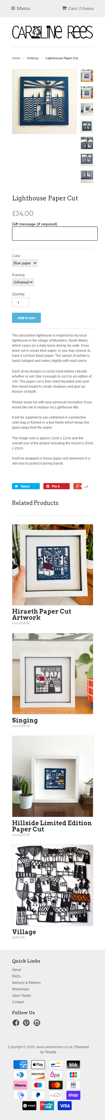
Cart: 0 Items (81, 8)
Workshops (20, 989)
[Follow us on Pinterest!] (27, 1025)
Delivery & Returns (26, 983)
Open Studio (21, 996)
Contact (18, 1002)
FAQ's (16, 976)
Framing (18, 275)
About (16, 970)
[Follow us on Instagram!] (38, 1025)
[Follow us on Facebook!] (17, 1025)
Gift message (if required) (34, 224)
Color (16, 256)
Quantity (18, 294)
